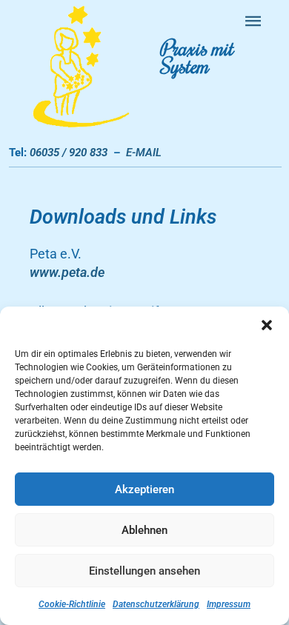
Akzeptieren (144, 489)
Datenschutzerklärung (156, 604)
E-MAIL (144, 152)
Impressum (228, 604)
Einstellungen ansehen (144, 571)
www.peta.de (67, 272)
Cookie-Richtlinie (72, 604)
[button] (266, 325)
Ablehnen (144, 530)
